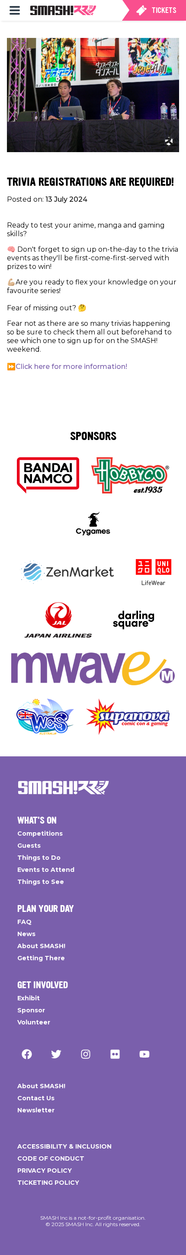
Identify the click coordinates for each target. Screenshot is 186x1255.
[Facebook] (27, 1054)
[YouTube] (144, 1054)
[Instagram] (85, 1054)
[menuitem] (14, 10)
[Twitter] (56, 1054)
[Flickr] (115, 1054)
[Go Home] (63, 787)
